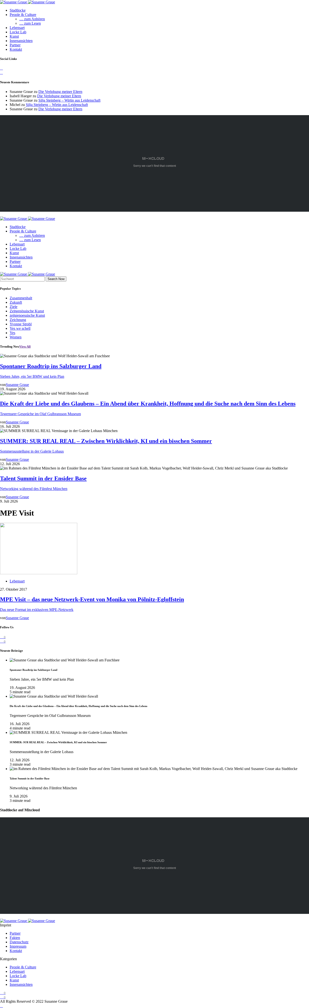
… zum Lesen (30, 23)
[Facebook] (1, 68)
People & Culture (23, 15)
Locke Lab (18, 32)
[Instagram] (1, 72)
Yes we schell (20, 328)
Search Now (56, 279)
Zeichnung (18, 320)
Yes (12, 333)
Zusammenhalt (21, 298)
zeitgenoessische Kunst (27, 315)
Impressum (18, 946)
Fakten (15, 938)
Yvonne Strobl (21, 324)
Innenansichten (21, 41)
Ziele (13, 307)
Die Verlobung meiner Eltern (60, 92)
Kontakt (16, 49)
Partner (15, 45)
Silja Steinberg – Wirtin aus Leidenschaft (69, 100)
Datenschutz (19, 942)
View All (25, 346)
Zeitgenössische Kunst (27, 311)
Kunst (14, 36)
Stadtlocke (18, 10)
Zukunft (16, 302)
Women (15, 337)
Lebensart (17, 28)
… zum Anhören (32, 19)
